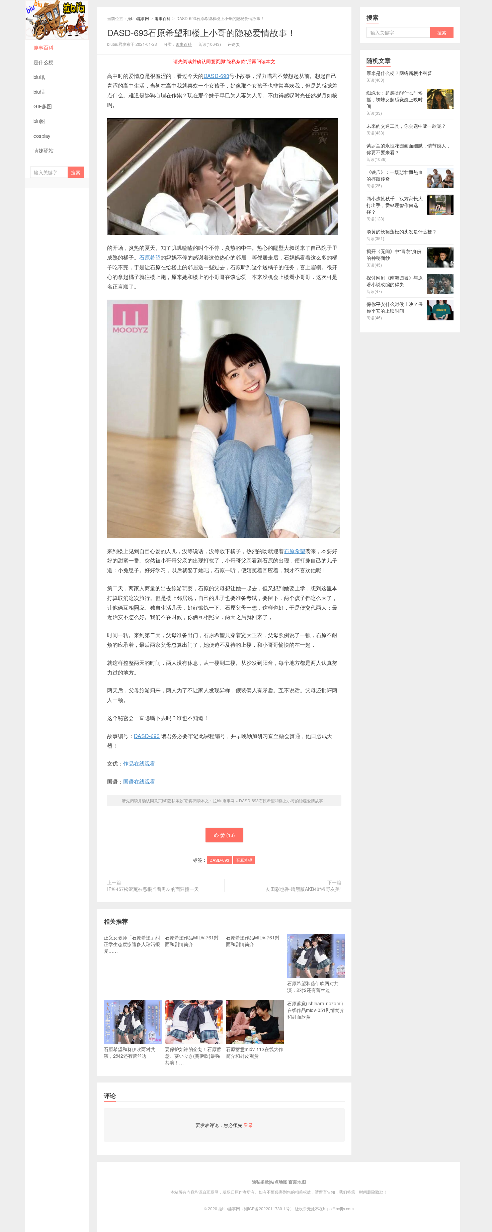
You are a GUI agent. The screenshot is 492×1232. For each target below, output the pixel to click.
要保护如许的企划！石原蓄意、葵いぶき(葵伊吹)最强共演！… (193, 1056)
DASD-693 (216, 76)
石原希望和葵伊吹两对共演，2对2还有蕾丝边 (313, 986)
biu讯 (39, 76)
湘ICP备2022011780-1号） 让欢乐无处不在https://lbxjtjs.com (299, 1208)
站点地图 (279, 1181)
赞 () (227, 835)
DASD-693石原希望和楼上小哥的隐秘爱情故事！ (201, 32)
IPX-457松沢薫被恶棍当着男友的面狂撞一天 (153, 889)
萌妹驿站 (43, 150)
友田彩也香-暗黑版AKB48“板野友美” (303, 889)
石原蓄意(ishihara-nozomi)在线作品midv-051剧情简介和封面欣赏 (315, 1010)
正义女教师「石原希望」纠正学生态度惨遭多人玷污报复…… (132, 944)
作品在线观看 (139, 763)
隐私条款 (260, 1181)
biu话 (39, 91)
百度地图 (297, 1181)
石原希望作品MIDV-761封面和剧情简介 (192, 940)
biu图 (39, 120)
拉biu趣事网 (57, 20)
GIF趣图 (42, 106)
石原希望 (150, 257)
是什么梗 (43, 62)
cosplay (42, 135)
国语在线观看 (139, 781)
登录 (248, 1125)
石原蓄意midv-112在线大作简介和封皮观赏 (254, 1052)
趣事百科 (43, 47)
